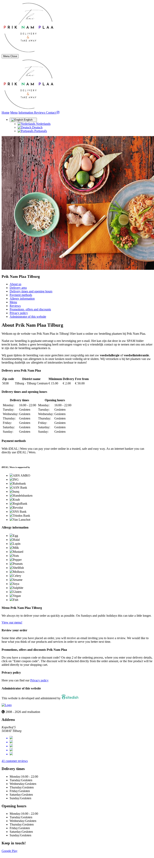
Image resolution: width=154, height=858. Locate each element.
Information (26, 112)
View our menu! (12, 622)
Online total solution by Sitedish (22, 854)
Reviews (40, 112)
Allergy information (22, 298)
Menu (14, 112)
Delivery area (18, 287)
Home (5, 112)
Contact (51, 112)
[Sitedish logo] (7, 705)
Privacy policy (19, 313)
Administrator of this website (28, 316)
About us (15, 284)
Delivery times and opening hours (31, 291)
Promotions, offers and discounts (30, 309)
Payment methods (21, 295)
